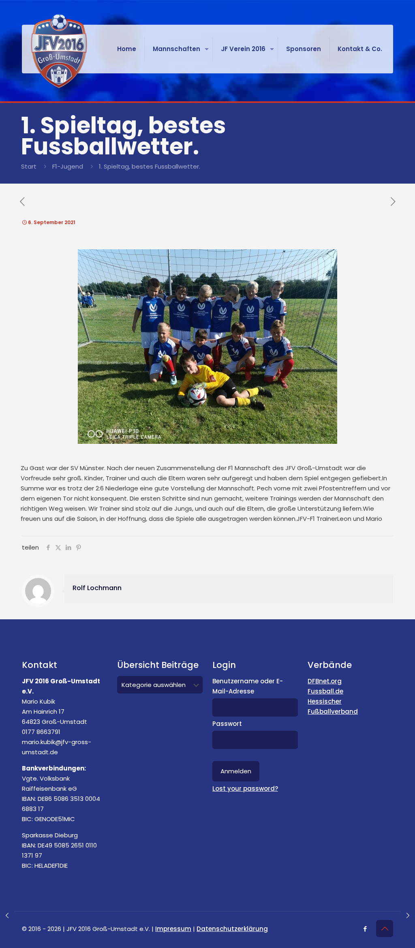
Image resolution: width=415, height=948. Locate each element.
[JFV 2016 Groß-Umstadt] (59, 51)
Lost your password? (245, 788)
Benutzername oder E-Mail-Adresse (247, 686)
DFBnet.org (325, 681)
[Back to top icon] (384, 928)
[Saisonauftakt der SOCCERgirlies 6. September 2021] (408, 915)
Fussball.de (325, 691)
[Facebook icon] (365, 928)
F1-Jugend (67, 166)
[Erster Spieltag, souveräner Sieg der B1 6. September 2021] (7, 915)
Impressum (173, 928)
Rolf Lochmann (97, 588)
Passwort (227, 723)
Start (28, 166)
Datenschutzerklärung (232, 928)
